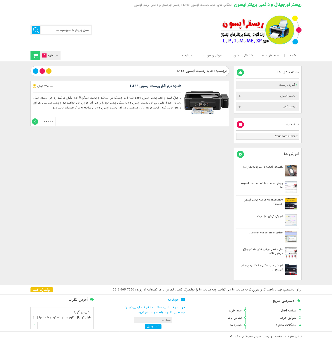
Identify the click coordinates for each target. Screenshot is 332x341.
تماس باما (235, 317)
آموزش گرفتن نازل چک (270, 216)
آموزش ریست (287, 85)
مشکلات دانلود (286, 325)
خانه (293, 55)
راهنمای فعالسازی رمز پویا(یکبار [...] (263, 167)
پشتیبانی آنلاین (244, 55)
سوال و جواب (212, 55)
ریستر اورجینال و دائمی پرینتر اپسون (268, 4)
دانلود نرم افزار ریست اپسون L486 (155, 86)
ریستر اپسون (287, 96)
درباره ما (186, 55)
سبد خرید (272, 55)
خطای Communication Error (266, 233)
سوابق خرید (288, 317)
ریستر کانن (289, 107)
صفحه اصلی (288, 310)
